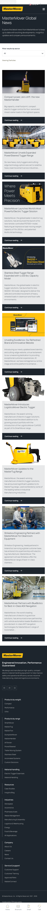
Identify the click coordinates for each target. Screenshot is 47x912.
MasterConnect (11, 881)
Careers (8, 850)
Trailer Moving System (13, 750)
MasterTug (9, 727)
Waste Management (12, 815)
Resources (9, 784)
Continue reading (11, 120)
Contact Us (9, 858)
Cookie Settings (8, 2)
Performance (9, 708)
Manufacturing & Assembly (15, 819)
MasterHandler (10, 738)
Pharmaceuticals (11, 812)
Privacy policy (17, 902)
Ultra (6, 711)
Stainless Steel (10, 754)
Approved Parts (10, 877)
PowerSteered (10, 746)
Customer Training (12, 873)
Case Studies (10, 788)
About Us (8, 846)
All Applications (11, 835)
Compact (8, 703)
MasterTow (9, 730)
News (7, 854)
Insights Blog (10, 792)
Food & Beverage (11, 831)
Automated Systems (12, 758)
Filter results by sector (11, 49)
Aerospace (9, 804)
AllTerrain (8, 742)
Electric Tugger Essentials (14, 773)
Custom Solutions (11, 762)
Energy (7, 827)
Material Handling (11, 777)
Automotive (9, 808)
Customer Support (12, 869)
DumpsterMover (11, 734)
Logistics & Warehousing (14, 823)
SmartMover (9, 723)
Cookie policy (6, 902)
